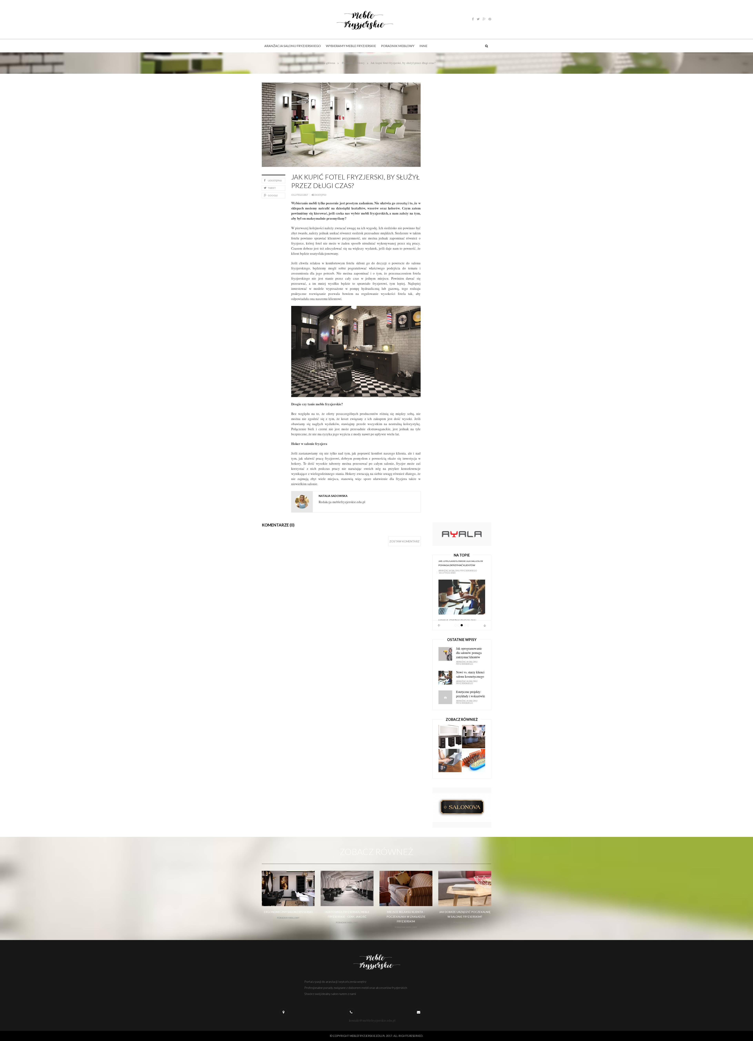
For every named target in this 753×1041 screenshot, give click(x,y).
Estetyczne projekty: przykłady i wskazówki (470, 694)
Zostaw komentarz (404, 541)
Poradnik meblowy (397, 46)
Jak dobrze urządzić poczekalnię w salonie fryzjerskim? (464, 914)
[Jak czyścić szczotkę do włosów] (473, 760)
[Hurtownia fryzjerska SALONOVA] (461, 807)
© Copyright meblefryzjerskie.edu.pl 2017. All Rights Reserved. (376, 1035)
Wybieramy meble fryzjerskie (351, 46)
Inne (423, 46)
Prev (439, 625)
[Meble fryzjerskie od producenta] (461, 533)
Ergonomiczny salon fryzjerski (288, 912)
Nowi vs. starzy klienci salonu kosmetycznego (457, 603)
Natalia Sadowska (333, 495)
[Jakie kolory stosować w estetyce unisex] (450, 760)
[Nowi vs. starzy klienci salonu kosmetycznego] (461, 578)
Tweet (272, 187)
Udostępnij (275, 180)
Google (273, 195)
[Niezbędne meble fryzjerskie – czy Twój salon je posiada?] (450, 736)
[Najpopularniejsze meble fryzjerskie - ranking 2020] (473, 736)
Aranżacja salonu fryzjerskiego (292, 46)
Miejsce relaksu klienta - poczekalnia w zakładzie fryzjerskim (406, 916)
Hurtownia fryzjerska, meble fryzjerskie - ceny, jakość (347, 914)
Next (485, 625)
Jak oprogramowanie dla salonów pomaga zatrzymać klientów (469, 652)
